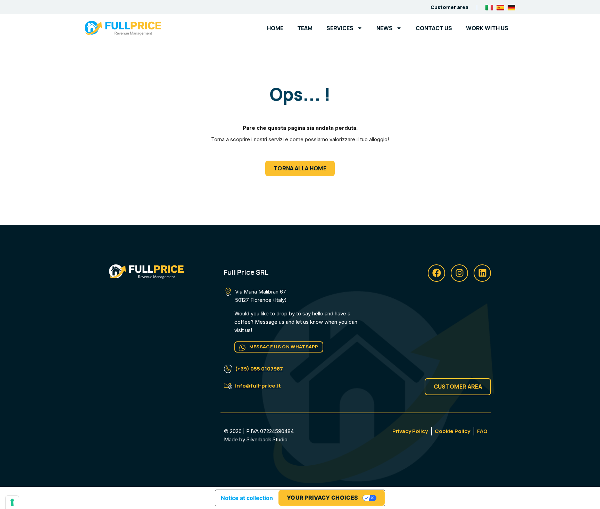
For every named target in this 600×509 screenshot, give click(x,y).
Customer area (449, 7)
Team (304, 28)
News (384, 28)
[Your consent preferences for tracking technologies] (12, 502)
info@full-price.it (258, 385)
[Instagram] (459, 273)
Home (275, 28)
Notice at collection (247, 497)
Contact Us (434, 28)
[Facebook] (436, 273)
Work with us (487, 28)
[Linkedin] (482, 273)
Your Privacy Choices (322, 497)
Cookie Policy (452, 431)
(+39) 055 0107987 (259, 368)
